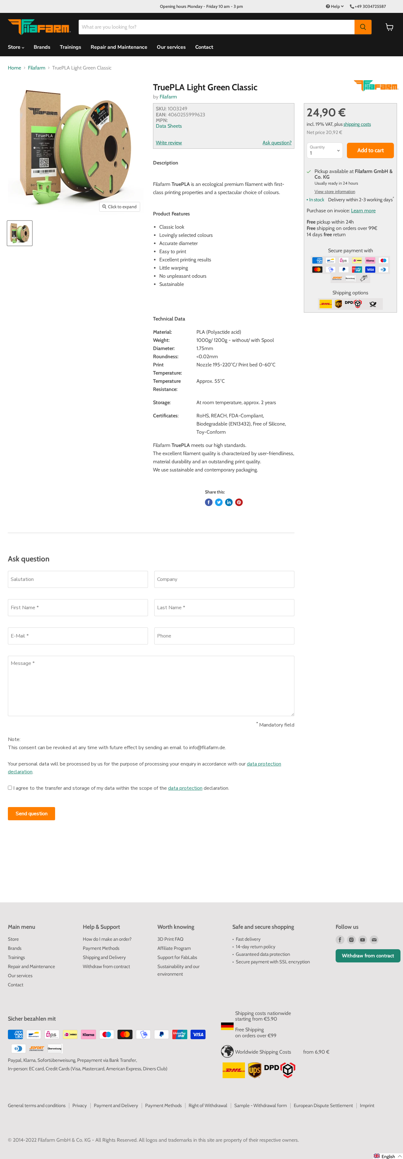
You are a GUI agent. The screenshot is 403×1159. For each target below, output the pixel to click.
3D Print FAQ (170, 939)
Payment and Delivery (116, 1105)
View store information (335, 192)
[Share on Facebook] (209, 502)
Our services (171, 47)
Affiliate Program (174, 948)
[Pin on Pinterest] (239, 502)
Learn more (363, 211)
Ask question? (277, 143)
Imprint (367, 1105)
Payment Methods (101, 948)
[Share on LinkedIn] (229, 502)
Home (14, 68)
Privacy (79, 1105)
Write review (169, 143)
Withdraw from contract (106, 966)
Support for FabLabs (177, 957)
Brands (42, 47)
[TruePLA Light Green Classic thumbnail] (19, 233)
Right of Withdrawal (208, 1105)
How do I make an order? (107, 939)
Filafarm (36, 68)
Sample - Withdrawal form (260, 1105)
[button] (388, 1156)
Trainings (70, 47)
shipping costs (357, 124)
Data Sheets (169, 126)
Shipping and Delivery (104, 957)
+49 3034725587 (370, 6)
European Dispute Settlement (323, 1105)
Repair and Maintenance (119, 47)
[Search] (363, 27)
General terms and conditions (36, 1105)
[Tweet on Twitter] (219, 502)
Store (13, 939)
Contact (204, 47)
